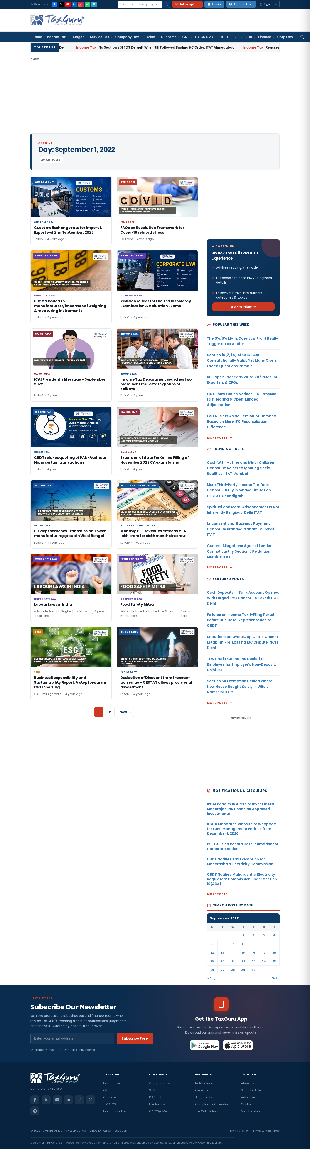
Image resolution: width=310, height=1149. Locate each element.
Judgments (203, 1097)
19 (212, 961)
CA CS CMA (204, 37)
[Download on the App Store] (238, 1045)
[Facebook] (54, 4)
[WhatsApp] (87, 4)
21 (232, 961)
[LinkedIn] (74, 4)
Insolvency (157, 1104)
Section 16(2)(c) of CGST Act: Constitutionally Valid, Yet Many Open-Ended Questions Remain (242, 360)
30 (254, 970)
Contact (247, 1104)
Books (216, 4)
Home (37, 37)
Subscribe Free (135, 1038)
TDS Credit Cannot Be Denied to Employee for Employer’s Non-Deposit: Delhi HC (241, 664)
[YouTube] (68, 4)
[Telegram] (94, 4)
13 (222, 952)
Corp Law (285, 37)
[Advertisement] (155, 97)
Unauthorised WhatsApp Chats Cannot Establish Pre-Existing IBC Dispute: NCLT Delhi (243, 642)
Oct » (275, 978)
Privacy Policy (239, 1131)
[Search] (166, 4)
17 (264, 952)
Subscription (189, 4)
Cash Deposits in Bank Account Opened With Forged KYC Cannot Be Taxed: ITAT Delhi (243, 598)
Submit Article (251, 1090)
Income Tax (56, 37)
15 (243, 952)
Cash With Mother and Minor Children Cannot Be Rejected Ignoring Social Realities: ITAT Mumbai (240, 468)
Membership (250, 1111)
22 (243, 961)
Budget (78, 37)
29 (243, 970)
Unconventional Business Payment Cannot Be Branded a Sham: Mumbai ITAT (240, 529)
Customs (168, 37)
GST (185, 37)
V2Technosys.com (115, 1130)
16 (253, 952)
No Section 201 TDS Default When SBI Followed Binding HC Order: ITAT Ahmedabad (125, 47)
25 (274, 961)
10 (264, 944)
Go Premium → (243, 306)
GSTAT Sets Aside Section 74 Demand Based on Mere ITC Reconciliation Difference (241, 422)
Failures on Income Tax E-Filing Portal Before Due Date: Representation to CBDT (240, 620)
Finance (264, 37)
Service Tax (99, 37)
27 (222, 970)
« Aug (211, 978)
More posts (217, 437)
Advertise (248, 1097)
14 (233, 952)
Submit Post (243, 4)
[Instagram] (81, 4)
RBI (236, 37)
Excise (150, 37)
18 (274, 952)
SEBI (248, 37)
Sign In (268, 4)
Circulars (201, 1090)
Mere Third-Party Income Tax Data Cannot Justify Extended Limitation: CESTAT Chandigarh (239, 490)
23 (254, 961)
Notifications (204, 1083)
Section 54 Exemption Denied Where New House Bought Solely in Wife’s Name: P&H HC (239, 687)
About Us (247, 1083)
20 (222, 961)
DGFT (224, 37)
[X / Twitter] (61, 4)
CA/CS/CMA (158, 1111)
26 (212, 970)
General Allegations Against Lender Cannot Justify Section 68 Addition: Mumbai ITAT (239, 551)
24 (264, 961)
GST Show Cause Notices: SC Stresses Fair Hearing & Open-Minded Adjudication (241, 399)
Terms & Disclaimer (266, 1131)
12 (212, 952)
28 (233, 970)
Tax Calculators (206, 1111)
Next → (125, 712)
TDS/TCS (109, 1104)
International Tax (115, 1111)
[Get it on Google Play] (204, 1045)
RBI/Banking (158, 1097)
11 (274, 944)
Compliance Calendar (211, 1104)
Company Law (127, 37)
